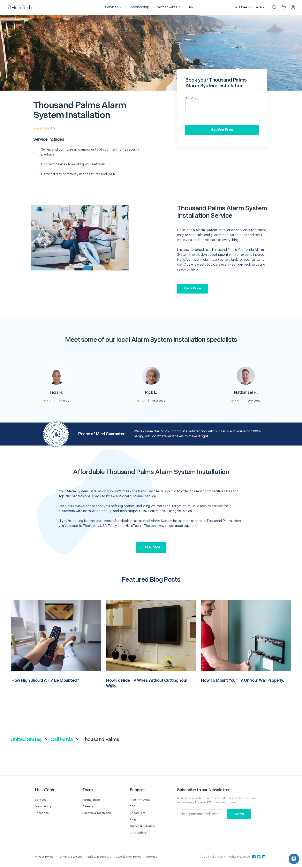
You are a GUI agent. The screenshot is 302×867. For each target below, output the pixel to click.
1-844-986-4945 (251, 7)
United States (25, 740)
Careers (87, 806)
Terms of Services (70, 856)
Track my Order (140, 799)
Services (40, 799)
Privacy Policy (44, 856)
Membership (43, 806)
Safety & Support (99, 856)
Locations (42, 813)
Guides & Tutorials (142, 826)
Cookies (151, 856)
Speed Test (137, 813)
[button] (294, 859)
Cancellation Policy (128, 856)
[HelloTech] (19, 7)
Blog (133, 819)
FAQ (133, 806)
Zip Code (192, 99)
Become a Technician (96, 813)
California (62, 740)
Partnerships (91, 799)
